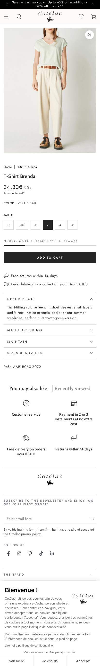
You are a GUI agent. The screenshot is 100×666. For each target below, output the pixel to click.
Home (8, 167)
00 (24, 226)
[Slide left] (8, 4)
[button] (19, 16)
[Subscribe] (93, 519)
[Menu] (6, 16)
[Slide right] (92, 4)
